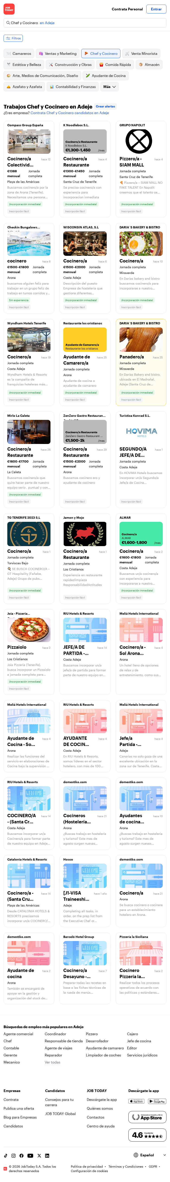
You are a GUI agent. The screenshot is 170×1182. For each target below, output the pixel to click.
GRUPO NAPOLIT (132, 125)
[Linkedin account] (47, 1156)
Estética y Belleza (27, 64)
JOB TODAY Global (60, 1113)
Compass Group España (25, 125)
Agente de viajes (58, 1048)
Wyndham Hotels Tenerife (26, 323)
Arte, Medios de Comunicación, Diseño (45, 75)
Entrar (156, 9)
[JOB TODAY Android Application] (157, 1101)
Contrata (11, 1099)
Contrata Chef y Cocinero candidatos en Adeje (70, 113)
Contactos (95, 1117)
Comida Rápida (118, 64)
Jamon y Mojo (73, 517)
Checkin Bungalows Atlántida (22, 228)
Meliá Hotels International (139, 613)
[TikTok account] (6, 1156)
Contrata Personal (127, 9)
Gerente (10, 1055)
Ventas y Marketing (61, 53)
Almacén (152, 64)
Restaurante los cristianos (82, 323)
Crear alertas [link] (105, 106)
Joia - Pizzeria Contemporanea (19, 615)
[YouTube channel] (30, 1156)
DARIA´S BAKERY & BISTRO (140, 227)
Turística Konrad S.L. (135, 415)
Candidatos (13, 1126)
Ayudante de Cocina (109, 75)
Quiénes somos (100, 1108)
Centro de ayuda (101, 1126)
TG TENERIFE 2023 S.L (23, 517)
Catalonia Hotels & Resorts (27, 859)
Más (106, 86)
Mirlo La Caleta (18, 415)
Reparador (53, 1055)
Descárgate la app (102, 1099)
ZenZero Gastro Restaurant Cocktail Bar (83, 417)
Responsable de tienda (64, 1041)
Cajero (132, 1034)
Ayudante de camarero (105, 1048)
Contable (11, 1048)
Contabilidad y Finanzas (76, 86)
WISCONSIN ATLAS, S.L (81, 227)
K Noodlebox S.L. (76, 125)
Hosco (68, 859)
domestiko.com (75, 782)
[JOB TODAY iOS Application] (136, 1101)
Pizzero (92, 1034)
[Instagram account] (13, 1156)
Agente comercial (18, 1034)
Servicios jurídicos (142, 1055)
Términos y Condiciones (125, 1166)
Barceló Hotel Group (78, 937)
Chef (8, 1041)
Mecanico (12, 1062)
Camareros (22, 53)
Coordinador (55, 1034)
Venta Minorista (144, 53)
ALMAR (125, 517)
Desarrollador (97, 1041)
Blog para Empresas (20, 1117)
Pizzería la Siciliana (134, 937)
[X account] (39, 1156)
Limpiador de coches (103, 1055)
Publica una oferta (19, 1108)
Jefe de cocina (139, 1041)
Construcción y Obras (73, 64)
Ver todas (52, 1062)
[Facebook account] (21, 1156)
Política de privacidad (87, 1166)
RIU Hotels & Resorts (78, 613)
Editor (132, 1048)
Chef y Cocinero (104, 53)
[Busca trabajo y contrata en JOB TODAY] (9, 9)
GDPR (153, 1166)
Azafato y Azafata (27, 86)
